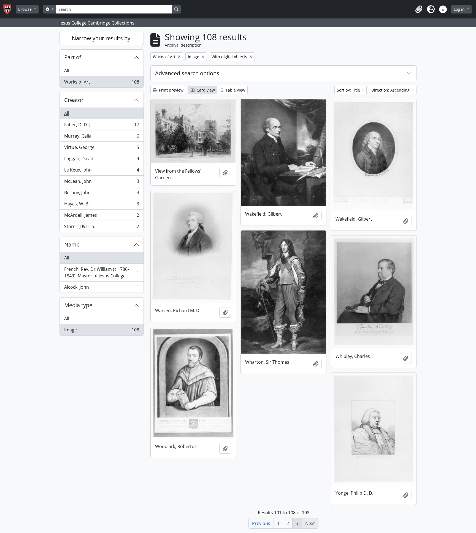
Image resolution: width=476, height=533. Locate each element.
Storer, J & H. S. (101, 227)
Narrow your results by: (102, 38)
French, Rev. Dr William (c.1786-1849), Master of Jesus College (101, 272)
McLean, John (101, 182)
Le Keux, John (101, 171)
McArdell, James (101, 216)
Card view (205, 90)
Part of (72, 57)
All (66, 71)
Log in (460, 9)
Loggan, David (101, 160)
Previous (261, 523)
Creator (73, 100)
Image (101, 331)
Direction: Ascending (391, 90)
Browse (25, 9)
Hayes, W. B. (101, 205)
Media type (78, 305)
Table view (235, 90)
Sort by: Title (349, 90)
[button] (419, 9)
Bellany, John (101, 193)
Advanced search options (187, 73)
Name (72, 244)
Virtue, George (101, 148)
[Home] (9, 9)
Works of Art (101, 83)
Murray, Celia (101, 137)
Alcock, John (101, 288)
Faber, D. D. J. (101, 126)
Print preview (170, 90)
